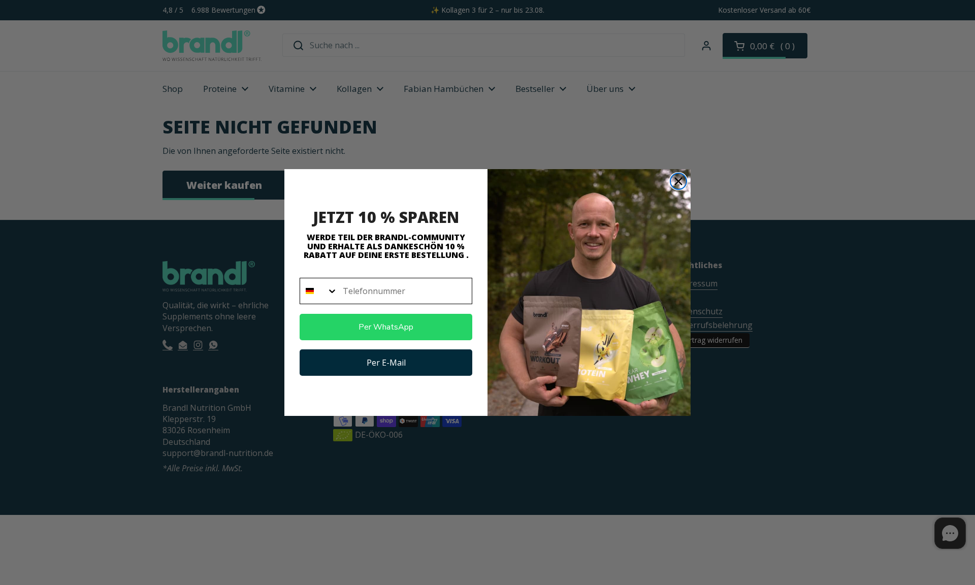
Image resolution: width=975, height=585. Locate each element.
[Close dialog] (678, 181)
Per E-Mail (386, 362)
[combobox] (319, 291)
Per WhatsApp (386, 327)
